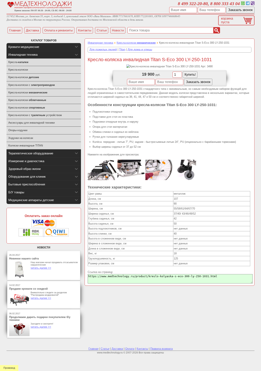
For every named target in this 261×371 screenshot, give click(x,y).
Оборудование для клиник (27, 176)
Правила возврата (161, 348)
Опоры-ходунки (17, 130)
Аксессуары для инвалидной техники (31, 122)
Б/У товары (16, 192)
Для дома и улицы (140, 49)
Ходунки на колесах (20, 138)
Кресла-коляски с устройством (35, 115)
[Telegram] (248, 3)
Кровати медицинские (23, 47)
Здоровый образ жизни (24, 169)
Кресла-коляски (136, 42)
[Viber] (252, 3)
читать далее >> (41, 267)
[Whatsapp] (243, 3)
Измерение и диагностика (26, 161)
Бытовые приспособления (26, 184)
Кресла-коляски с (31, 84)
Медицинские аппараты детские (31, 200)
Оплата (129, 348)
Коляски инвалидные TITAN (25, 145)
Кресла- (18, 62)
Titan (122, 49)
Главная (93, 348)
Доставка (117, 348)
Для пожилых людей (103, 49)
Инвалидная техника (100, 42)
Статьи (105, 348)
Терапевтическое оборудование (30, 153)
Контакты (142, 348)
